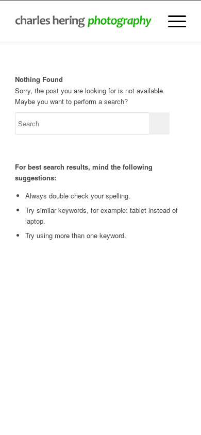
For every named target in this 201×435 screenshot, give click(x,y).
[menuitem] (172, 21)
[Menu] (172, 21)
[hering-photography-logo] (83, 21)
